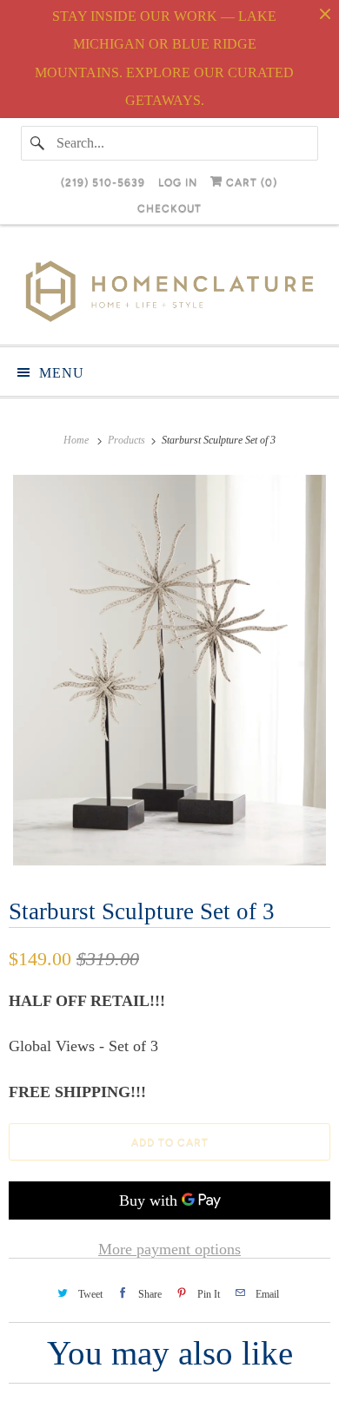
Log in (177, 182)
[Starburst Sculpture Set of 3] (169, 670)
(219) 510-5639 (103, 182)
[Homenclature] (169, 291)
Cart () (250, 182)
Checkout (169, 208)
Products (128, 440)
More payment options (169, 1249)
